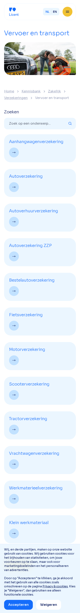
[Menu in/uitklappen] (67, 12)
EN (55, 12)
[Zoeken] (70, 123)
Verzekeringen (16, 98)
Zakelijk (54, 91)
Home (9, 91)
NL (47, 12)
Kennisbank (31, 91)
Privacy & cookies (55, 586)
